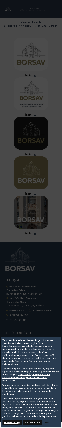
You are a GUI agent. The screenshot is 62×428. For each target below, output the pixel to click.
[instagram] (10, 320)
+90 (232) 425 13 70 (19, 315)
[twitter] (15, 319)
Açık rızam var (32, 422)
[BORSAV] (26, 9)
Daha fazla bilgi (12, 422)
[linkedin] (20, 320)
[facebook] (7, 320)
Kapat (48, 422)
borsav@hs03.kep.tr (42, 310)
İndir (28, 75)
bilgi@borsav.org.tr (18, 310)
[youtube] (24, 320)
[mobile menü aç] (52, 7)
